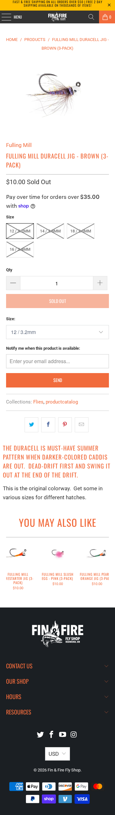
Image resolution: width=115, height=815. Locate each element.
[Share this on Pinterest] (65, 424)
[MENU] (2, 17)
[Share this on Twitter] (31, 424)
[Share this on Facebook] (48, 424)
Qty (9, 269)
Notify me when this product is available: (43, 348)
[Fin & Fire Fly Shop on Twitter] (40, 735)
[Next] (106, 568)
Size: (10, 318)
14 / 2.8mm (50, 231)
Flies (38, 402)
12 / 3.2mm (20, 231)
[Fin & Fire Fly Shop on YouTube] (63, 735)
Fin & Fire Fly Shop (64, 770)
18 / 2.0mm (80, 231)
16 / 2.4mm (20, 249)
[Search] (91, 17)
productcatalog (62, 402)
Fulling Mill (19, 145)
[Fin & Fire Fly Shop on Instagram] (74, 735)
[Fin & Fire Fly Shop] (57, 17)
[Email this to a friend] (81, 424)
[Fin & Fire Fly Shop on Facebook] (52, 735)
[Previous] (8, 568)
